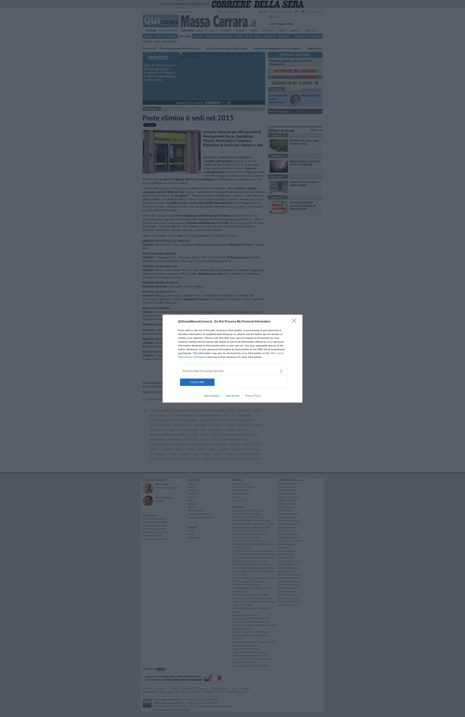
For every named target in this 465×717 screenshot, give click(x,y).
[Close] (295, 321)
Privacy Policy (253, 395)
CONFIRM (197, 382)
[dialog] (232, 359)
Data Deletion (212, 395)
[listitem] (232, 371)
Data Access (232, 395)
